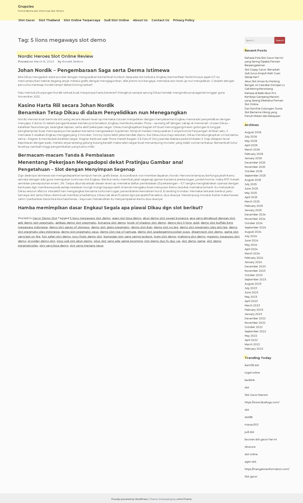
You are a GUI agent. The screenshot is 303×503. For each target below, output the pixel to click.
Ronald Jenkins (72, 61)
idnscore (250, 446)
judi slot (249, 432)
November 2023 (255, 270)
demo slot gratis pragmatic (110, 227)
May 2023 (251, 296)
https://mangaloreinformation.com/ (267, 469)
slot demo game (194, 241)
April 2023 (251, 301)
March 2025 (252, 201)
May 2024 (251, 244)
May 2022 (251, 335)
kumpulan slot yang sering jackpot (128, 236)
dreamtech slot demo (207, 231)
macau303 (251, 424)
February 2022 (254, 348)
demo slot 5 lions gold (183, 222)
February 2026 (254, 153)
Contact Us (160, 20)
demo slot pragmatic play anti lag (204, 227)
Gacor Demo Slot (45, 218)
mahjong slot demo (191, 236)
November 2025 (255, 166)
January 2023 (253, 314)
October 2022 (254, 327)
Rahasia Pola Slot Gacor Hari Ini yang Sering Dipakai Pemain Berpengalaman (264, 61)
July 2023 (251, 288)
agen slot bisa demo (126, 218)
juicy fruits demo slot (87, 236)
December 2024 (255, 214)
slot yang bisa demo (54, 245)
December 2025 (255, 162)
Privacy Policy (183, 20)
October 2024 (254, 223)
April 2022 (251, 340)
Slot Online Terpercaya (82, 20)
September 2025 (255, 175)
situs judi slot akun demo (74, 241)
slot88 (248, 417)
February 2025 (254, 205)
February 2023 (254, 309)
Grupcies (26, 6)
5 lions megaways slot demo (90, 218)
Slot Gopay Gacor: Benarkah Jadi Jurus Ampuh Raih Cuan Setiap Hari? (262, 73)
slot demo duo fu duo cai (162, 241)
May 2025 (251, 192)
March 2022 (252, 344)
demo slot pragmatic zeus (80, 231)
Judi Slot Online (116, 20)
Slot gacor (251, 476)
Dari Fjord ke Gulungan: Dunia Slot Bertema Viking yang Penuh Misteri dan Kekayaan (263, 112)
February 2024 (254, 257)
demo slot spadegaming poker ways (164, 231)
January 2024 (253, 262)
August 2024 (253, 231)
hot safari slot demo (56, 236)
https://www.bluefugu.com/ (262, 402)
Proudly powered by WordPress (129, 499)
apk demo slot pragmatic (36, 222)
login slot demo (165, 236)
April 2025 (251, 197)
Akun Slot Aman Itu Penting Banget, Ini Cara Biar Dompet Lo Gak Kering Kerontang (265, 85)
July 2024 (251, 236)
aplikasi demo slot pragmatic (76, 222)
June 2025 (251, 188)
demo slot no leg (166, 227)
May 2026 (251, 140)
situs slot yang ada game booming (118, 241)
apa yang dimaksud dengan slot (212, 218)
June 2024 (251, 240)
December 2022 (255, 318)
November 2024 (255, 218)
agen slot (250, 461)
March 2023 (252, 305)
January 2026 (253, 158)
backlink (250, 380)
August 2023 (253, 283)
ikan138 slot (252, 365)
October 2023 (254, 275)
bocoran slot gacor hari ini (261, 439)
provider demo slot (41, 241)
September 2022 (255, 331)
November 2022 (255, 322)
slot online (251, 454)
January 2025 (253, 210)
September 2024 (255, 227)
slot (247, 387)
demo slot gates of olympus (69, 227)
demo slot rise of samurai (118, 231)
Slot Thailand (49, 20)
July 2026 (251, 136)
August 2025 (253, 179)
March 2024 (252, 253)
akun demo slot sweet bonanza (165, 218)
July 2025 (251, 184)
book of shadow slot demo (146, 222)
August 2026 (253, 132)
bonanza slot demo (112, 222)
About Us (140, 20)
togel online (252, 372)
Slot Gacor (26, 20)
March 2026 (252, 149)
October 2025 (253, 171)
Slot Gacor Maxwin (256, 394)
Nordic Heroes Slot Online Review (55, 56)
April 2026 (251, 145)
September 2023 (255, 279)
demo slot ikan (141, 227)
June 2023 (251, 292)
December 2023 (255, 266)
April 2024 (251, 249)
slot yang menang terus (86, 245)
